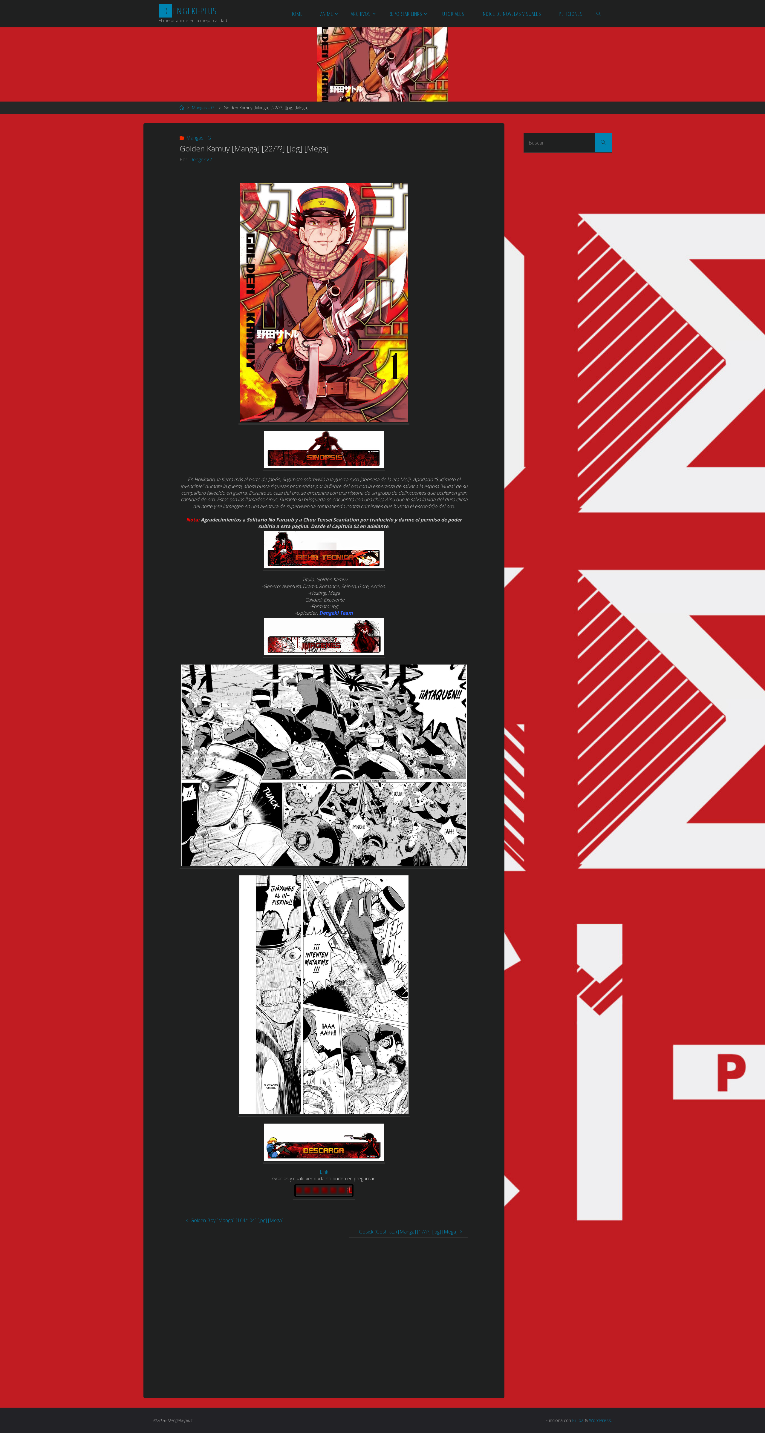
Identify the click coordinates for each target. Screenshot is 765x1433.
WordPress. (600, 1420)
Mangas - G (203, 108)
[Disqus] (324, 1312)
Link (324, 1172)
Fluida (577, 1420)
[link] (599, 13)
